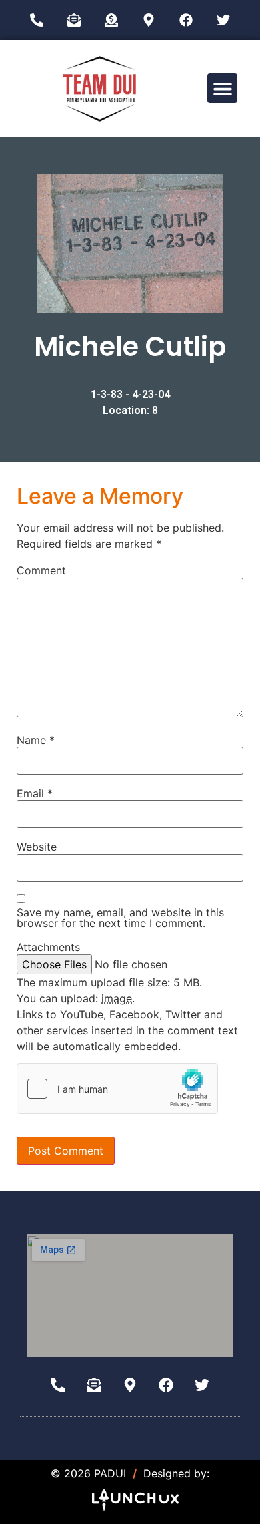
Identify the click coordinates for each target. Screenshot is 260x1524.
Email (35, 793)
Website (37, 846)
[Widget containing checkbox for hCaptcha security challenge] (117, 1088)
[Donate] (111, 20)
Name (36, 740)
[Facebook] (186, 20)
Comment (41, 570)
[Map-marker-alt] (148, 20)
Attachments (48, 947)
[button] (222, 88)
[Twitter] (223, 20)
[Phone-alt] (36, 20)
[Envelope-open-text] (74, 20)
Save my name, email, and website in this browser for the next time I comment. (120, 917)
